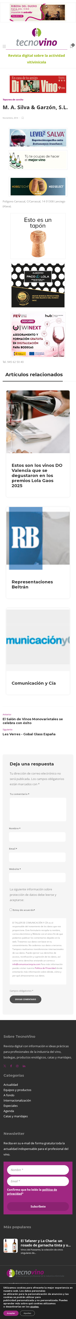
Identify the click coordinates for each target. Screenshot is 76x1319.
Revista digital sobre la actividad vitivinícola (36, 58)
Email (13, 848)
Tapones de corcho (13, 99)
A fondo (9, 1095)
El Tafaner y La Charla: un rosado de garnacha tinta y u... (46, 1243)
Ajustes (27, 1313)
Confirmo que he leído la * (32, 1191)
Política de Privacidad (45, 968)
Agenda (9, 1111)
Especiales (11, 1106)
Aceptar (11, 1313)
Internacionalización (17, 1100)
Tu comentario (19, 794)
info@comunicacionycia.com (26, 964)
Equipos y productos (17, 1090)
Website (15, 869)
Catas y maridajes (16, 1116)
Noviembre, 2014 (10, 118)
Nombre (15, 828)
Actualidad (11, 1085)
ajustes (34, 1306)
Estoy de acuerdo (24, 910)
